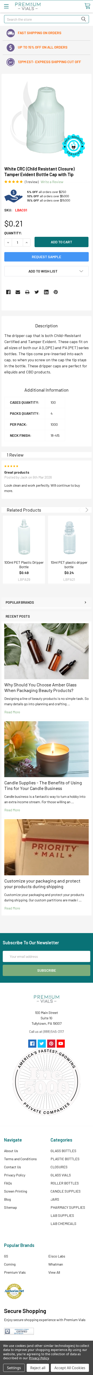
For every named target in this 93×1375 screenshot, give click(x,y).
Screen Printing (15, 1191)
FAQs (8, 1183)
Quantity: (13, 233)
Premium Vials (15, 1272)
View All (54, 1272)
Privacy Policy (14, 1175)
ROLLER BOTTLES (65, 1183)
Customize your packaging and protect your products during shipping (42, 883)
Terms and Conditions (20, 1159)
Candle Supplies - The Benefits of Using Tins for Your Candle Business (43, 785)
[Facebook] (8, 292)
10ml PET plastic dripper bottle (69, 564)
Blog (7, 1199)
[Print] (27, 292)
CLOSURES (59, 1167)
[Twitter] (37, 292)
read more (12, 712)
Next (86, 510)
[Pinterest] (56, 292)
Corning (10, 1264)
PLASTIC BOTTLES (65, 1159)
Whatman (55, 1264)
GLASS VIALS (61, 1175)
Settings (14, 1367)
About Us (11, 1151)
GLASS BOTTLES (63, 1151)
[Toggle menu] (6, 6)
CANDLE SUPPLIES (66, 1191)
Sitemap (10, 1207)
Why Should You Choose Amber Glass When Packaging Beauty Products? (40, 687)
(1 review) (32, 182)
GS (6, 1256)
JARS (55, 1199)
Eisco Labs (56, 1256)
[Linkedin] (46, 292)
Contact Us (12, 1167)
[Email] (18, 292)
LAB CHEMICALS (63, 1223)
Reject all (37, 1367)
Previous (80, 510)
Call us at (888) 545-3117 (46, 1031)
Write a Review (52, 182)
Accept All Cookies (69, 1367)
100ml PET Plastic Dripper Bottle (24, 564)
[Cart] (87, 6)
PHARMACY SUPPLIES (68, 1207)
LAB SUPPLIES (62, 1215)
